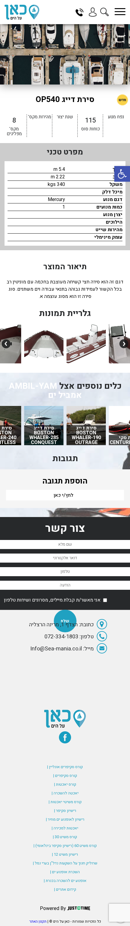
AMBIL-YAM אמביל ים (45, 390)
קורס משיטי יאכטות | (65, 802)
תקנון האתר (38, 921)
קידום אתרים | (65, 889)
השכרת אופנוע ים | (65, 872)
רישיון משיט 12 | (65, 854)
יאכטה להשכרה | (65, 793)
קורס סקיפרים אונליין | (65, 767)
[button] (122, 174)
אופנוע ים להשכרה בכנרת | (65, 880)
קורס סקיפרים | (65, 775)
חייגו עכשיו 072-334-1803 (82, 12)
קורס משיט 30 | (65, 837)
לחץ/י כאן (63, 495)
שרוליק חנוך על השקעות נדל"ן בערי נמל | (65, 863)
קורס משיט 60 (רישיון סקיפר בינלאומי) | (65, 845)
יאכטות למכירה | (65, 828)
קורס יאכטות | (65, 784)
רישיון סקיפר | (65, 810)
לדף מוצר (86, 442)
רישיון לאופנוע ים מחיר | (65, 819)
